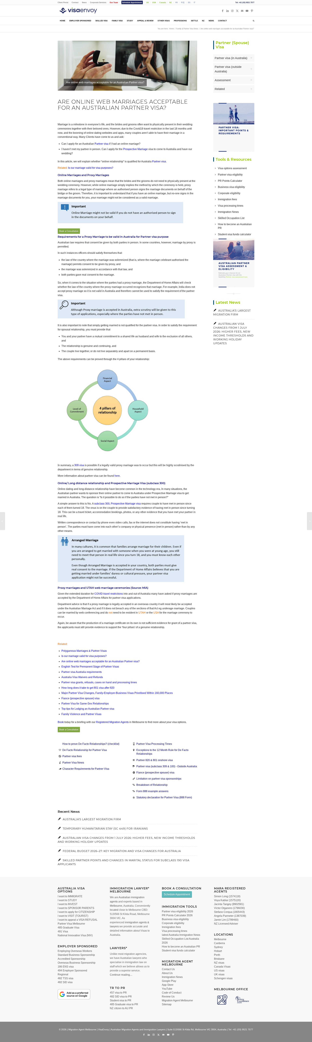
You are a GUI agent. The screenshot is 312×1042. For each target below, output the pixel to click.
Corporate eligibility (229, 193)
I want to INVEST (68, 904)
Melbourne (116, 905)
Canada (162, 2)
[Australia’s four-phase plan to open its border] (309, 521)
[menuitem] (64, 2)
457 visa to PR (118, 992)
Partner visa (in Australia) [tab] (231, 58)
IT (194, 2)
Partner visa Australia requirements (81, 672)
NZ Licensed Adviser (226, 923)
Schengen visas (223, 978)
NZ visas (219, 962)
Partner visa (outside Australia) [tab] (228, 69)
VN (176, 2)
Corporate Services (98, 2)
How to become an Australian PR (181, 946)
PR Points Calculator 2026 (177, 915)
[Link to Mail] (242, 10)
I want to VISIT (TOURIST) (73, 915)
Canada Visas (222, 966)
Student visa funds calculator (234, 234)
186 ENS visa (66, 966)
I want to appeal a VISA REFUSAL (78, 919)
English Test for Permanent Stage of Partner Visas (90, 666)
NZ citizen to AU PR (121, 1008)
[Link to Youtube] (247, 10)
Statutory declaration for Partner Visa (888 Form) (164, 797)
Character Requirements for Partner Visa (85, 768)
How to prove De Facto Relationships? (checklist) (90, 743)
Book (61, 722)
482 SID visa (65, 982)
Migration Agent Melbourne (177, 1000)
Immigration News (228, 212)
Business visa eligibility (231, 187)
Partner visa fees (72, 756)
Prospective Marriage (135, 149)
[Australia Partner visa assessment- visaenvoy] (233, 263)
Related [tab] (220, 89)
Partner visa (101, 143)
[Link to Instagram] (232, 10)
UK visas (219, 974)
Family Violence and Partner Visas (81, 714)
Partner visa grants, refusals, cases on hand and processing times (99, 682)
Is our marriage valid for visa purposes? (90, 167)
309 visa (79, 465)
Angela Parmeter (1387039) (230, 915)
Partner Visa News (73, 762)
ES (189, 2)
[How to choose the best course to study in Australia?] (2, 521)
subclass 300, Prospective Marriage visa (117, 503)
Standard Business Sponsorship (76, 954)
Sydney (218, 947)
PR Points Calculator (230, 180)
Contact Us (168, 969)
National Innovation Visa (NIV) (75, 935)
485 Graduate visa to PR (124, 1004)
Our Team (114, 2)
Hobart (218, 951)
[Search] (252, 21)
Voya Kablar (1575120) (227, 900)
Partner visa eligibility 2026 (177, 911)
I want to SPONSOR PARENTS (76, 908)
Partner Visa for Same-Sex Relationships (85, 703)
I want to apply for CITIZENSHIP (76, 912)
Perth (217, 954)
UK (147, 2)
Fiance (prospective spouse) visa (80, 698)
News (84, 2)
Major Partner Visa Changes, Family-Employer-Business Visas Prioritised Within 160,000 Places (117, 693)
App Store (167, 984)
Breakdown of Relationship (152, 784)
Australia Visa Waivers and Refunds (82, 677)
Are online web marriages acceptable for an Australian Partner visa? (100, 661)
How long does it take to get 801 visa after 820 (87, 687)
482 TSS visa (65, 978)
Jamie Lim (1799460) (226, 919)
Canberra (219, 943)
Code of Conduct (171, 992)
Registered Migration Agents (112, 722)
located (114, 909)
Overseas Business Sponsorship (76, 962)
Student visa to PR (120, 1000)
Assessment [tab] (223, 80)
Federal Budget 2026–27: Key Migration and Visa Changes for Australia (122, 851)
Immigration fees (227, 199)
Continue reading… (121, 974)
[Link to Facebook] (222, 10)
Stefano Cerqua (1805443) (229, 912)
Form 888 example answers (152, 791)
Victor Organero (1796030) (229, 908)
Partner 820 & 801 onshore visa (154, 760)
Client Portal (63, 2)
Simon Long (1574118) (227, 896)
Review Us (168, 996)
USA (154, 2)
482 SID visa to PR (121, 996)
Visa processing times (230, 205)
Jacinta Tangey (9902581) (229, 904)
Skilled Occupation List (231, 218)
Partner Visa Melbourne (71, 923)
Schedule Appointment (132, 2)
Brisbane (219, 958)
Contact (75, 2)
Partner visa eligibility (230, 174)
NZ (170, 2)
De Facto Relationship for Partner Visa (84, 750)
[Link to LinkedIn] (227, 10)
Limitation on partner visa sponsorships (158, 778)
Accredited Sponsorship (71, 958)
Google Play (169, 981)
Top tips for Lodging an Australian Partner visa (87, 708)
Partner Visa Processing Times (154, 743)
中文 (183, 2)
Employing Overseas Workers (75, 951)
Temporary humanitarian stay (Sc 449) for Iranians (105, 828)
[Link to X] (237, 10)
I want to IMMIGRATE (70, 896)
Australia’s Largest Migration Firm (92, 819)
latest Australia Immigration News (181, 934)
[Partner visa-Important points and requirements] (233, 127)
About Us (167, 973)
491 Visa (63, 931)
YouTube (167, 988)
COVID (98, 593)
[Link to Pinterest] (251, 10)
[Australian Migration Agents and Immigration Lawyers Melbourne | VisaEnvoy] (83, 10)
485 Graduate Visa (68, 927)
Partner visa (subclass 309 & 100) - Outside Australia (166, 766)
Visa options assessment (232, 168)
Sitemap (166, 1004)
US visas (219, 970)
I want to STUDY (67, 900)
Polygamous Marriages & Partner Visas (84, 650)
